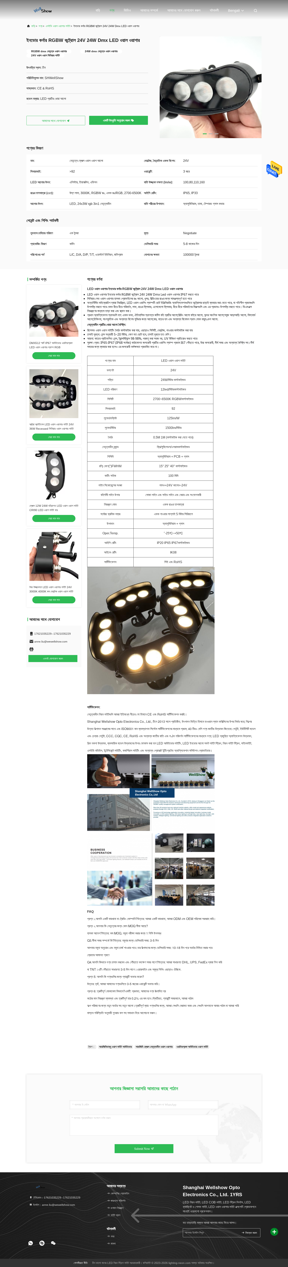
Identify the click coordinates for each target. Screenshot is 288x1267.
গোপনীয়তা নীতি (81, 1262)
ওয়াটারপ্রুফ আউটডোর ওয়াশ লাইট (192, 1046)
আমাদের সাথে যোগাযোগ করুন (183, 10)
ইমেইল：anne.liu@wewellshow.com (53, 1204)
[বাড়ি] (42, 9)
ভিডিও (127, 10)
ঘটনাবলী (214, 10)
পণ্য (112, 10)
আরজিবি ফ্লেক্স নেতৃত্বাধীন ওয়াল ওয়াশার (154, 1046)
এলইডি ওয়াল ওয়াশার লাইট (58, 26)
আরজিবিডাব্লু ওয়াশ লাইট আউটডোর (115, 1046)
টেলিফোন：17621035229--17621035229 (56, 1197)
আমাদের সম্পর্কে (149, 10)
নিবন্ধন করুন (251, 1232)
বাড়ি (98, 10)
